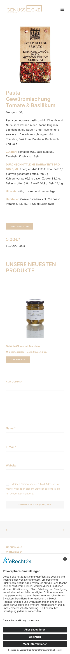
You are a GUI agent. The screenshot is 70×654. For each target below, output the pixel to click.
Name (11, 428)
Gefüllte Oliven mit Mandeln (23, 346)
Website (11, 465)
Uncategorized (17, 352)
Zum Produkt (18, 360)
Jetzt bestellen (20, 226)
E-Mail (11, 447)
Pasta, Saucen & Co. (36, 352)
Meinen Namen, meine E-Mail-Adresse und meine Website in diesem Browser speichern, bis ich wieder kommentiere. (33, 489)
